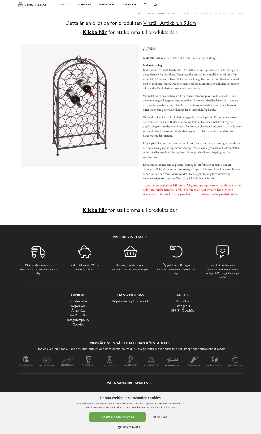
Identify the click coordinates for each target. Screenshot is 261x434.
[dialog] (130, 413)
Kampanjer (129, 4)
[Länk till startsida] (139, 13)
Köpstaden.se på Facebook (130, 301)
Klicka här (95, 32)
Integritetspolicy (78, 320)
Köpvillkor (78, 306)
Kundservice (78, 301)
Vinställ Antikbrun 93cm (169, 23)
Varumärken (107, 4)
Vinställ (65, 4)
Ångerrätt (78, 310)
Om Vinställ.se (78, 315)
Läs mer (170, 407)
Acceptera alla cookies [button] (117, 416)
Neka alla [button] (160, 416)
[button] (130, 427)
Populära (84, 4)
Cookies (78, 324)
